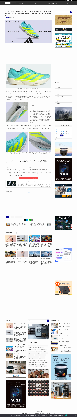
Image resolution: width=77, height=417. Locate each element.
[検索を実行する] (71, 12)
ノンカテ (7, 17)
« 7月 (56, 139)
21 (68, 133)
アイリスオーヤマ (40, 345)
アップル (46, 345)
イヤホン (30, 347)
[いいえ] (75, 415)
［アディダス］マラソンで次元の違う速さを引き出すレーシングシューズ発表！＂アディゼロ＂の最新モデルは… (33, 182)
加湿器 (41, 360)
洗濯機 (32, 364)
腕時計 (43, 364)
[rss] (70, 0)
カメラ (58, 89)
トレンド (42, 353)
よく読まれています (55, 320)
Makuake (34, 345)
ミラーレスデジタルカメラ (33, 358)
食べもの (41, 366)
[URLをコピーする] (32, 220)
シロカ (44, 351)
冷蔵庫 (38, 360)
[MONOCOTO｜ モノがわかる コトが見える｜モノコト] (10, 3)
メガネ (40, 358)
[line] (68, 0)
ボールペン (30, 356)
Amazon (30, 345)
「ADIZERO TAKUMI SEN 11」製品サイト (24, 192)
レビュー (58, 101)
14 (68, 131)
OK (66, 415)
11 (61, 131)
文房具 (36, 362)
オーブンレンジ (40, 347)
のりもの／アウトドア (61, 91)
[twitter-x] (65, 0)
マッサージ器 (42, 356)
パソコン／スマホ (60, 96)
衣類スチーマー (31, 366)
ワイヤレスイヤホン (32, 360)
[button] (25, 220)
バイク (46, 353)
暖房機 (43, 362)
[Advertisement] (28, 53)
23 (56, 135)
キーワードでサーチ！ (33, 342)
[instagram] (67, 0)
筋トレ (40, 364)
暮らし (46, 362)
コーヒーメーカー (32, 351)
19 (63, 133)
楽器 (29, 364)
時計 (39, 362)
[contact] (71, 0)
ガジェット (59, 87)
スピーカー (30, 353)
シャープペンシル (39, 351)
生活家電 (58, 103)
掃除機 (30, 362)
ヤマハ (44, 358)
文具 (33, 362)
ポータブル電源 (36, 356)
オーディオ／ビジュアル (61, 84)
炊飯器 (36, 364)
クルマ (35, 349)
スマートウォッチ (37, 353)
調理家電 (36, 366)
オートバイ (35, 347)
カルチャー (30, 349)
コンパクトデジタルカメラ (41, 349)
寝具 (44, 360)
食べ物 (45, 366)
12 (63, 131)
